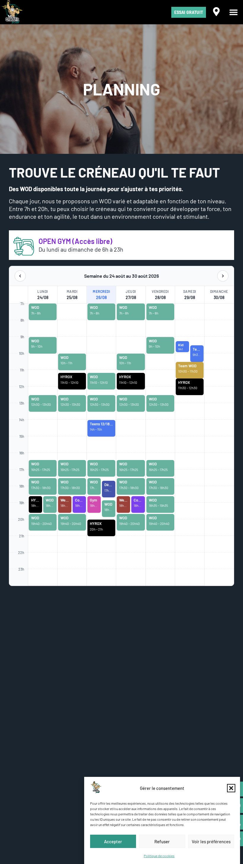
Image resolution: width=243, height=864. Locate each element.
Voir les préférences (211, 841)
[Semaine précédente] (20, 276)
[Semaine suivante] (222, 276)
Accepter (113, 841)
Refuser (162, 841)
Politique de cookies (159, 856)
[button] (231, 788)
